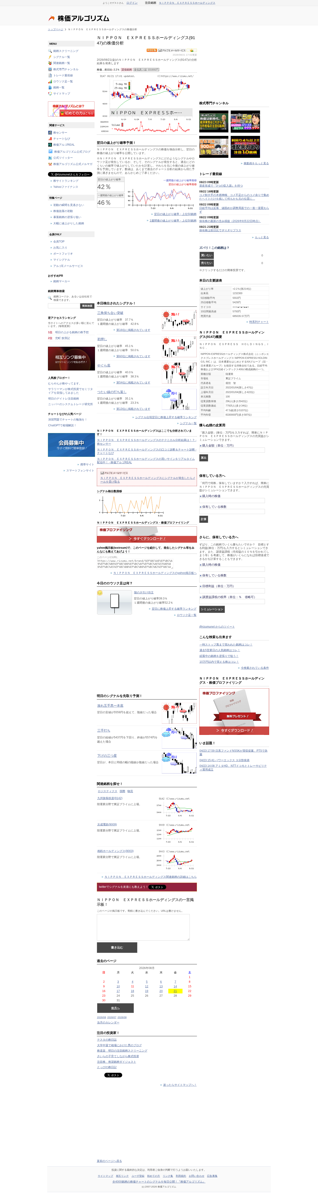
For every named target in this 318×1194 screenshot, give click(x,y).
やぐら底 (103, 365)
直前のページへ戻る (109, 1161)
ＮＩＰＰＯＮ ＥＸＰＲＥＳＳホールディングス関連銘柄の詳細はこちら (151, 876)
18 (132, 991)
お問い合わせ (196, 1175)
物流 (130, 791)
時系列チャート (259, 322)
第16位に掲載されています (133, 330)
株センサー (60, 132)
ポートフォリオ (63, 254)
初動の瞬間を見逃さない (68, 205)
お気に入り (60, 247)
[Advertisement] (147, 262)
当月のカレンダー (108, 1022)
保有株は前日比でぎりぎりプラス (220, 230)
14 (175, 986)
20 (161, 991)
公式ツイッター (63, 158)
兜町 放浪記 (62, 338)
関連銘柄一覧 (61, 63)
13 (161, 986)
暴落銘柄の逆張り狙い (67, 217)
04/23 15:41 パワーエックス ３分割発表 (225, 760)
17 (118, 991)
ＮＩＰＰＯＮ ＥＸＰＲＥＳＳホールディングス (187, 2)
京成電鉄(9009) (107, 824)
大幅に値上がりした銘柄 (68, 223)
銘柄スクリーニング (65, 51)
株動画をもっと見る (256, 163)
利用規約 (181, 1175)
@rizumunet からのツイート (217, 626)
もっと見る (262, 237)
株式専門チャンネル (65, 69)
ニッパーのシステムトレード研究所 (70, 404)
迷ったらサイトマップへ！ (180, 1084)
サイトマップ (61, 93)
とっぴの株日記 (107, 1067)
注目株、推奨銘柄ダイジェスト (116, 1061)
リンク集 (168, 1175)
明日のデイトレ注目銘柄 (63, 398)
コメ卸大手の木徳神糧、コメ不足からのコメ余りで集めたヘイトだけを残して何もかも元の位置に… (234, 196)
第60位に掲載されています (133, 356)
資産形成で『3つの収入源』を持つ (221, 185)
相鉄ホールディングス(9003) (115, 851)
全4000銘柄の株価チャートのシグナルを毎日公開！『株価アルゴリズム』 (159, 1181)
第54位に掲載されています (133, 382)
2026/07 (111, 1017)
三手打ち (103, 730)
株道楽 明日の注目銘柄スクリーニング (122, 1050)
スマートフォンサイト (80, 470)
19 (146, 991)
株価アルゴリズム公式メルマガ (72, 164)
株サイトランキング (65, 180)
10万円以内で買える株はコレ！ (219, 661)
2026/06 (101, 1017)
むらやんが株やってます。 (65, 383)
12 (146, 986)
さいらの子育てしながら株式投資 (118, 1056)
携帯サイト (87, 464)
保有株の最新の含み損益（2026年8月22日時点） (230, 221)
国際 (122, 791)
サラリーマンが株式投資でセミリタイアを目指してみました (70, 390)
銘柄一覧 (58, 87)
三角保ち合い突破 (110, 313)
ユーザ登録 (138, 1175)
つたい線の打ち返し (112, 392)
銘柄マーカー (61, 281)
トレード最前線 (63, 75)
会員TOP (58, 241)
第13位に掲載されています (133, 408)
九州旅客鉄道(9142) (109, 798)
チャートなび (61, 138)
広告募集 (212, 1175)
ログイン (132, 2)
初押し (102, 339)
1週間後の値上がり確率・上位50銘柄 (173, 220)
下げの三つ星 (107, 755)
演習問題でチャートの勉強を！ (67, 419)
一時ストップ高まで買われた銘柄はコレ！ (226, 644)
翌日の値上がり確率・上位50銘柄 (175, 214)
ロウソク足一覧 (186, 615)
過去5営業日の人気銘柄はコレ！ (220, 650)
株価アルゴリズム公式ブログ (72, 152)
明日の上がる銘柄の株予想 (72, 332)
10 (118, 986)
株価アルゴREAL (64, 144)
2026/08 (122, 1017)
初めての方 (153, 1175)
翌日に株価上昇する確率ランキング (174, 608)
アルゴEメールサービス (68, 266)
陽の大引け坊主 (144, 592)
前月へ (115, 1008)
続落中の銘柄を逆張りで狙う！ (219, 656)
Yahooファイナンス (65, 186)
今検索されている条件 (255, 667)
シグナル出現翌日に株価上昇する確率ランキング (166, 417)
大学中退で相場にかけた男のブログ (119, 1045)
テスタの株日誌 (107, 1039)
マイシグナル (61, 260)
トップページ (56, 29)
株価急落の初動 (63, 211)
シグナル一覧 (188, 423)
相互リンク (122, 1175)
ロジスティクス (107, 791)
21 (175, 991)
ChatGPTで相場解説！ (62, 425)
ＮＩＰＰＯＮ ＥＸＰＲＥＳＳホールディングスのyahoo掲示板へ (155, 573)
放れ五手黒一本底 (110, 705)
